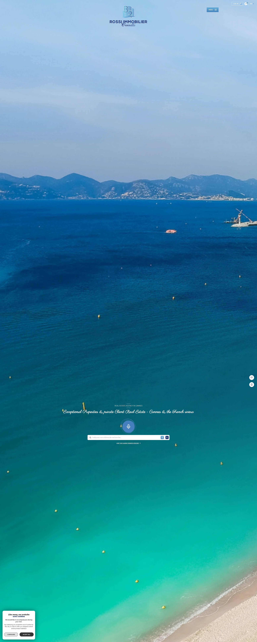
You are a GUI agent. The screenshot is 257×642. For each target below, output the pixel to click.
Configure (11, 634)
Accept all (26, 634)
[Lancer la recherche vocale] (128, 426)
